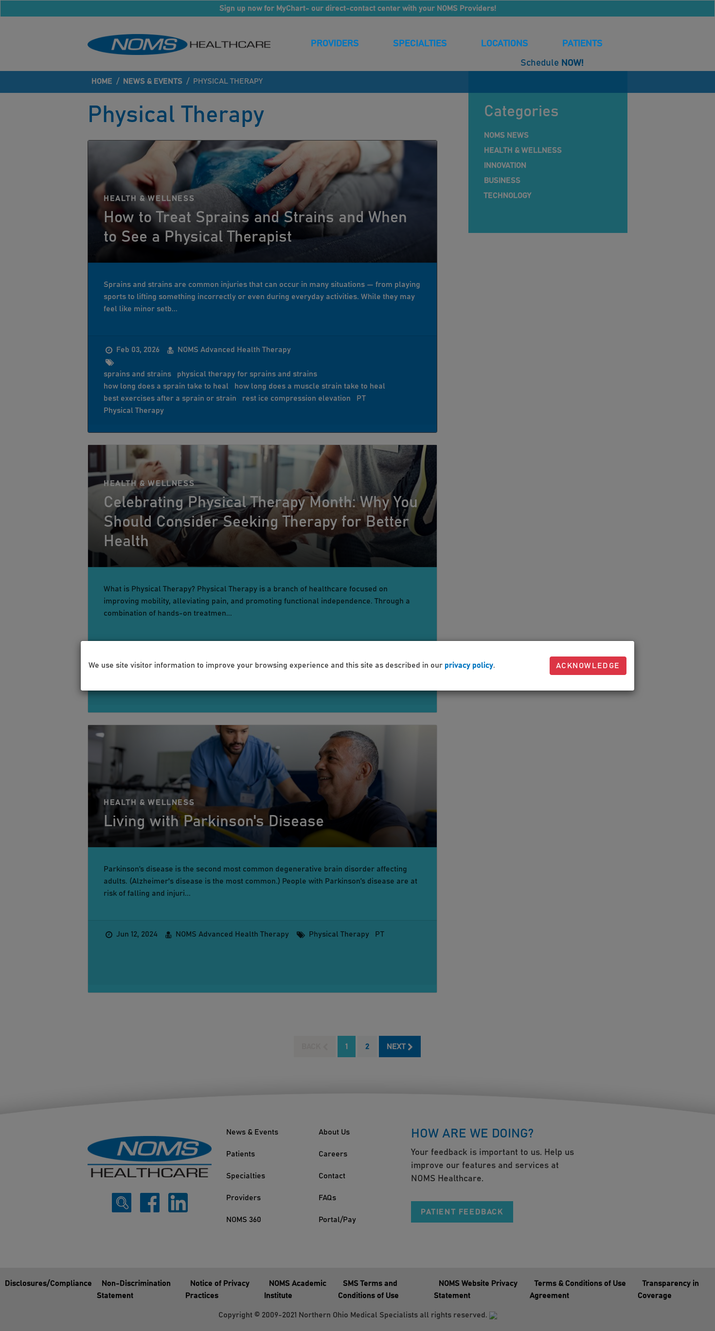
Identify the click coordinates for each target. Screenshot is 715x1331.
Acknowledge (588, 666)
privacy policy (469, 665)
